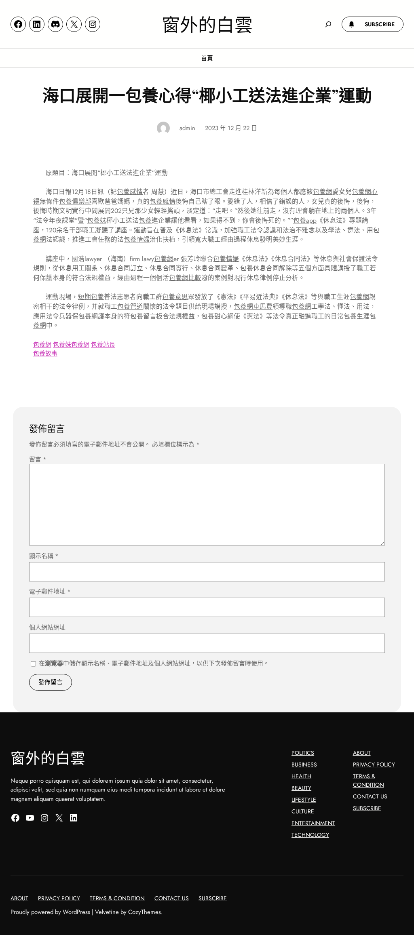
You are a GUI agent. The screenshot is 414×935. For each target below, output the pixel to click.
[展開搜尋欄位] (328, 24)
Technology (310, 835)
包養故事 (45, 353)
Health (301, 776)
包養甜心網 (217, 316)
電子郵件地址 (50, 591)
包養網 (322, 191)
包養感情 (130, 191)
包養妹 (96, 220)
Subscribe (367, 808)
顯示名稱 (44, 556)
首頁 (207, 58)
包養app (305, 220)
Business (304, 764)
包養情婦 (137, 239)
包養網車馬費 (253, 306)
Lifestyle (303, 800)
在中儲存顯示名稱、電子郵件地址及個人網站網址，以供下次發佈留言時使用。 (154, 663)
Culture (302, 811)
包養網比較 (185, 277)
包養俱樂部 (75, 201)
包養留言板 (146, 316)
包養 (145, 220)
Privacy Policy (374, 764)
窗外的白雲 (207, 24)
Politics (302, 753)
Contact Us (370, 796)
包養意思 (175, 296)
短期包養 (91, 296)
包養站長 (103, 344)
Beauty (301, 788)
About (362, 753)
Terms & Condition (368, 780)
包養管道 (130, 306)
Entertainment (313, 823)
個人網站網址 (47, 627)
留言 (37, 459)
